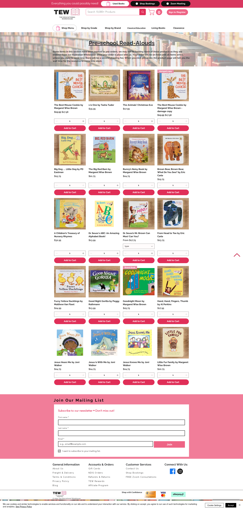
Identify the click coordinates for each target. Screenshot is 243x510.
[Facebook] (172, 471)
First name (63, 417)
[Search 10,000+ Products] (142, 12)
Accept (231, 505)
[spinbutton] (70, 121)
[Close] (239, 505)
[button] (156, 12)
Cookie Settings (214, 505)
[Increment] (83, 121)
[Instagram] (180, 471)
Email (61, 439)
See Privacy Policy (24, 506)
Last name (63, 428)
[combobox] (139, 246)
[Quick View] (70, 85)
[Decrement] (56, 121)
